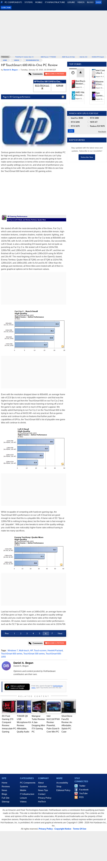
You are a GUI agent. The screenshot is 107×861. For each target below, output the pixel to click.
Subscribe (6, 7)
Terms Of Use (79, 829)
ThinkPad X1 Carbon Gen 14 (24, 57)
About (41, 783)
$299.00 (59, 85)
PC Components (27, 783)
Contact (41, 794)
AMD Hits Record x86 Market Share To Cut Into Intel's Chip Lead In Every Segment (80, 93)
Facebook (83, 790)
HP (31, 650)
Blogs (4, 794)
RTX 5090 (75, 122)
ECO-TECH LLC (42, 85)
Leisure (23, 798)
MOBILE (38, 2)
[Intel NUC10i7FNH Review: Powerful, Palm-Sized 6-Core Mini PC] (54, 706)
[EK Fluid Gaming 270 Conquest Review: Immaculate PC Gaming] (9, 706)
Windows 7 (13, 650)
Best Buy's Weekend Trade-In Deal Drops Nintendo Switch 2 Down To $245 (80, 82)
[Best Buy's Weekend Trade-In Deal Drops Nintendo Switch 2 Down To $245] (73, 84)
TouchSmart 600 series (11, 654)
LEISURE (71, 2)
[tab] (73, 73)
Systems (24, 786)
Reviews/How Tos (32, 60)
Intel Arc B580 (76, 118)
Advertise (42, 786)
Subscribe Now (87, 157)
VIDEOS (80, 2)
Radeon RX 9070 (97, 126)
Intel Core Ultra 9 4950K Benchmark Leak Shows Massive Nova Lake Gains (101, 72)
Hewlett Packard (55, 650)
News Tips (43, 790)
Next (60, 633)
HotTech (42, 802)
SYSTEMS (29, 2)
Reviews (6, 786)
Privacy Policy (44, 798)
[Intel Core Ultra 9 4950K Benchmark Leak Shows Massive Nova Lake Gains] (94, 73)
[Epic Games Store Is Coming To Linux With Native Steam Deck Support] (94, 96)
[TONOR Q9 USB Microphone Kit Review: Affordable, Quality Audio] (24, 706)
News (4, 790)
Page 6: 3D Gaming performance (16, 97)
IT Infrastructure (27, 794)
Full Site (5, 798)
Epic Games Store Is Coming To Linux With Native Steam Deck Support (101, 94)
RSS (81, 797)
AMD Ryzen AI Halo (68, 57)
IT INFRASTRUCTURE (55, 2)
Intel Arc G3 (83, 57)
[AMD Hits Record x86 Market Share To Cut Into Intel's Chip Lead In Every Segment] (73, 95)
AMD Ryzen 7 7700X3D (48, 57)
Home (4, 783)
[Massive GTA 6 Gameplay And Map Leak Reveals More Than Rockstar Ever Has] (94, 84)
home (5, 60)
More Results (102, 131)
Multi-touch (24, 650)
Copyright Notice (62, 829)
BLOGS (90, 2)
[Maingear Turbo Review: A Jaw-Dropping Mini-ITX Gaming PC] (39, 706)
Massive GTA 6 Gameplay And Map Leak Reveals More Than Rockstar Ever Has (101, 83)
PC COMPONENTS (13, 2)
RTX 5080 (94, 118)
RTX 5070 (75, 126)
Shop (98, 2)
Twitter (82, 786)
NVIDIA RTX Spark (98, 57)
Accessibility (62, 783)
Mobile (23, 790)
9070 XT (94, 122)
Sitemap (5, 802)
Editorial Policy (63, 790)
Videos (16, 60)
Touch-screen (40, 650)
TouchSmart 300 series (34, 654)
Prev (7, 633)
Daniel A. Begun (23, 662)
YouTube (83, 793)
